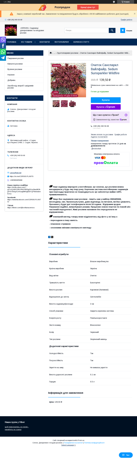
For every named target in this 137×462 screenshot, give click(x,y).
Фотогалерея (61, 42)
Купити (106, 100)
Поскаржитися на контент (73, 443)
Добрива (11, 80)
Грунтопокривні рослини (67, 53)
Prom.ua (81, 440)
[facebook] (49, 237)
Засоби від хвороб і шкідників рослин (20, 87)
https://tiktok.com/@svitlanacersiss (21, 208)
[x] (52, 237)
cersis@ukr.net (15, 173)
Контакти (45, 42)
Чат (128, 455)
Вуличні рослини (14, 69)
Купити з (101, 107)
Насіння (10, 75)
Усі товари (26, 42)
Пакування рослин (15, 58)
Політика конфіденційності (94, 443)
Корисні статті (81, 42)
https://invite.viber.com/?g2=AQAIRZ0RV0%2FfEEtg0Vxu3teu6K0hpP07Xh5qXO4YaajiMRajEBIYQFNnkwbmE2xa (24, 190)
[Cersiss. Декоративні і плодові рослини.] (11, 35)
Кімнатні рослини (15, 64)
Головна (11, 42)
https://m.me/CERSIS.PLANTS (21, 176)
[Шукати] (112, 30)
